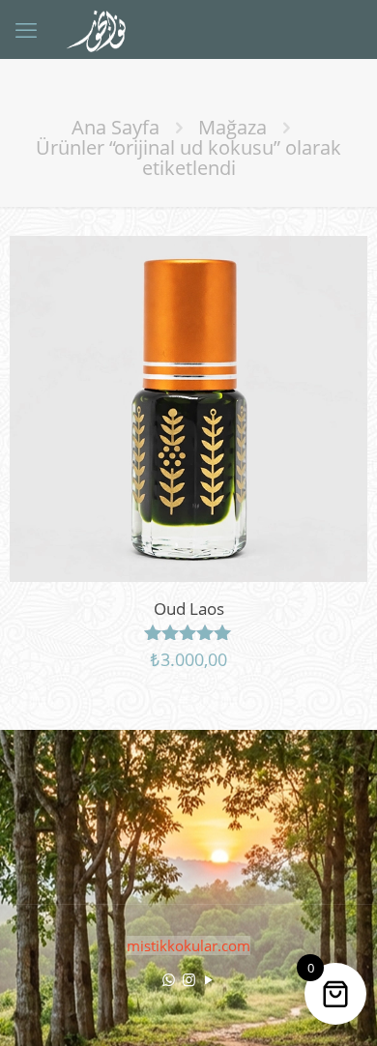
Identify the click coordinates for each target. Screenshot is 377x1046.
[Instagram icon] (189, 979)
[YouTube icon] (209, 979)
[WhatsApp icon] (168, 979)
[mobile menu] (26, 29)
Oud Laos (189, 608)
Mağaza (232, 127)
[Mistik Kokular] (104, 29)
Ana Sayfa (116, 127)
